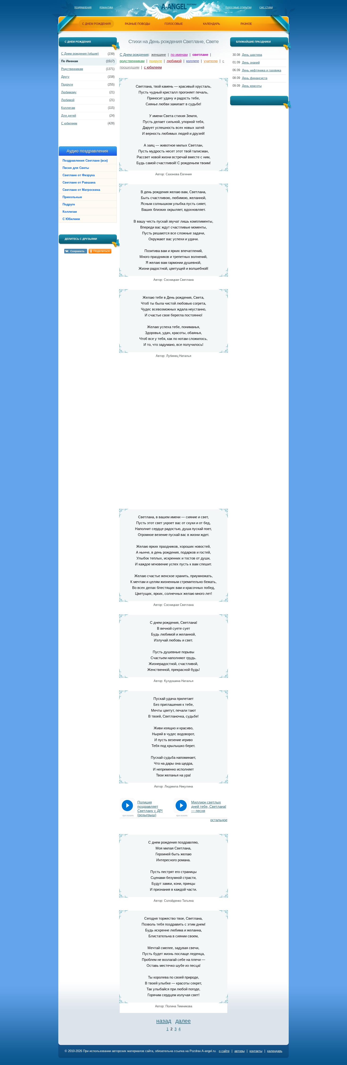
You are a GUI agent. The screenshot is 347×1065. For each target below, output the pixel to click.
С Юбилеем (71, 219)
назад (163, 1021)
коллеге (192, 61)
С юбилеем (69, 123)
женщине (158, 55)
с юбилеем (153, 67)
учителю (211, 61)
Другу (65, 76)
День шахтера (252, 55)
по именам (179, 55)
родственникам (132, 61)
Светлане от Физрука (79, 175)
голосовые (174, 23)
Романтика (106, 7)
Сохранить (77, 251)
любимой (174, 61)
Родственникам (72, 69)
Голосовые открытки (238, 7)
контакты (256, 1051)
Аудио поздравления (87, 151)
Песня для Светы (76, 168)
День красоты (252, 86)
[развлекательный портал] (174, 6)
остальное (218, 820)
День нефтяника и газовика (261, 70)
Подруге (67, 84)
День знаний (251, 62)
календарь (211, 23)
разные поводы (137, 23)
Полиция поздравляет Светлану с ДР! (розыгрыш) (150, 806)
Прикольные (72, 197)
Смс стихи (266, 7)
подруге (155, 61)
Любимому (68, 92)
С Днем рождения (134, 55)
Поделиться (101, 251)
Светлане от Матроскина (81, 190)
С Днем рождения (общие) (80, 53)
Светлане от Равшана (79, 182)
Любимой (67, 100)
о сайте (224, 1051)
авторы (239, 1051)
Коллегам (68, 108)
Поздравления (83, 7)
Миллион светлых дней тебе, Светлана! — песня (208, 806)
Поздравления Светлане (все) (85, 160)
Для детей (68, 115)
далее (183, 1021)
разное (246, 23)
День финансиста (254, 78)
